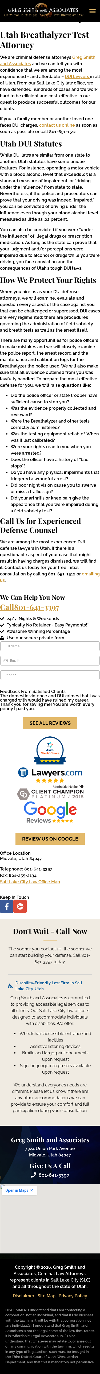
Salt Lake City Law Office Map (30, 881)
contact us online (57, 125)
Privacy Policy (73, 1295)
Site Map (46, 1295)
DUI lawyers (77, 76)
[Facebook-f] (6, 906)
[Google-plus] (20, 906)
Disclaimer (23, 1295)
